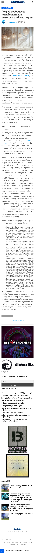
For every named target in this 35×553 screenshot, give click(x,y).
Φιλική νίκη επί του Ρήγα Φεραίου (13, 401)
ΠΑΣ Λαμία (6, 542)
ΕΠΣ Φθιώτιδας (16, 542)
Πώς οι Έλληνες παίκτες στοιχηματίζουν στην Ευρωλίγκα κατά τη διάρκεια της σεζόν (21, 507)
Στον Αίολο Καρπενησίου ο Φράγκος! (14, 395)
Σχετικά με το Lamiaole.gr (25, 540)
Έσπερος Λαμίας (28, 542)
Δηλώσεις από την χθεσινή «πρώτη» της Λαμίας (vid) (15, 416)
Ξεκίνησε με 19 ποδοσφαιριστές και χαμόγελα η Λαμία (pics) (14, 420)
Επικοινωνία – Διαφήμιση (18, 545)
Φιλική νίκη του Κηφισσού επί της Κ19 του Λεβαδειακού (16, 409)
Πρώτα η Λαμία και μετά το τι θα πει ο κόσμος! (21, 486)
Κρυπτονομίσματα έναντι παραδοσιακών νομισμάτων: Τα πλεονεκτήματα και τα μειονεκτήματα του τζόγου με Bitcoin (21, 497)
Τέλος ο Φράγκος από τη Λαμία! (12, 403)
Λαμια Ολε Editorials (8, 540)
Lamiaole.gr (13, 22)
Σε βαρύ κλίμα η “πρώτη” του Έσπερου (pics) (17, 398)
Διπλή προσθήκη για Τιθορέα (11, 406)
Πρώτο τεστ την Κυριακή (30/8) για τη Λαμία (17, 393)
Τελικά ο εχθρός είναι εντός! (21, 514)
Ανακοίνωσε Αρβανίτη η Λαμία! (12, 412)
